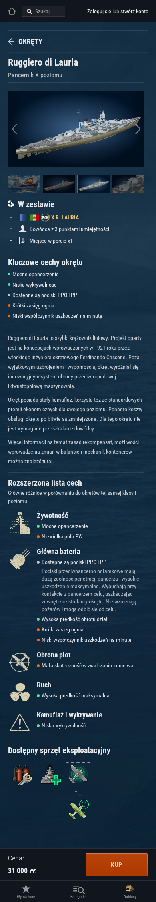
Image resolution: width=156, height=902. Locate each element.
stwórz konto (134, 11)
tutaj (47, 461)
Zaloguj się (99, 11)
